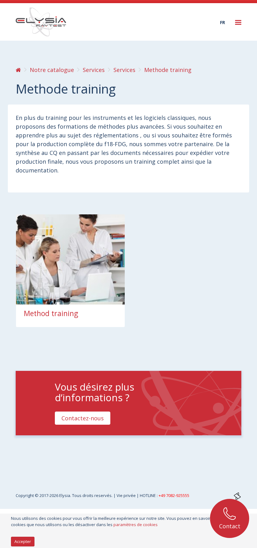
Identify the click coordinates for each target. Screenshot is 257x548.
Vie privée (127, 495)
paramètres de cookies (135, 524)
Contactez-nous (82, 418)
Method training (51, 313)
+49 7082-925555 (174, 495)
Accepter (22, 541)
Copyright (25, 495)
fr (222, 22)
